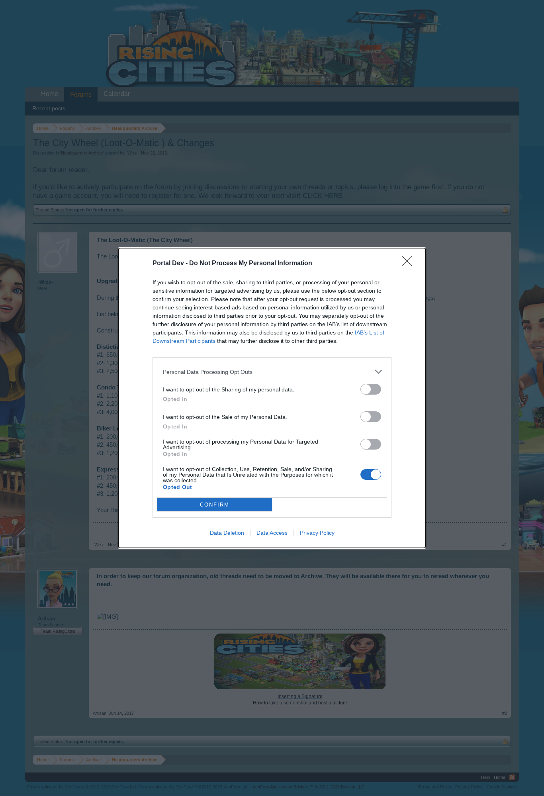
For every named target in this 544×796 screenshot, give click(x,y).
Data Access (272, 533)
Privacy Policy (317, 533)
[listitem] (272, 372)
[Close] (409, 263)
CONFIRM (214, 505)
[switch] (370, 389)
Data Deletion (227, 533)
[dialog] (272, 398)
